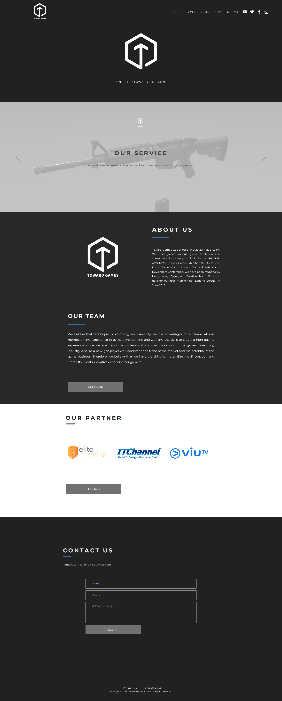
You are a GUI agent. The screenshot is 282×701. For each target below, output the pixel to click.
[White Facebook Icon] (259, 11)
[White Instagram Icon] (266, 11)
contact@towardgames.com (92, 564)
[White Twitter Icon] (252, 11)
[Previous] (18, 157)
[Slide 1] (138, 204)
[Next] (264, 157)
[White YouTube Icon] (244, 11)
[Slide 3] (143, 204)
